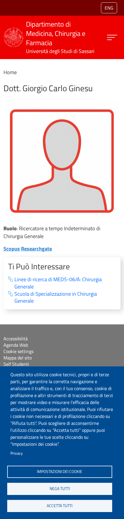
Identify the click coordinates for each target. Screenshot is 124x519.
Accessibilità (15, 338)
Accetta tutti (59, 506)
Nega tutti (60, 488)
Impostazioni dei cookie (59, 471)
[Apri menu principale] (112, 37)
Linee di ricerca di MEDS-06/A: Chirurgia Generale (58, 283)
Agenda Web (15, 345)
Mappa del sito (17, 357)
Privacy (16, 453)
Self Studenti (16, 364)
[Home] (13, 31)
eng (109, 7)
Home (10, 72)
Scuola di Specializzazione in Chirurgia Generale (55, 297)
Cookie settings (18, 351)
